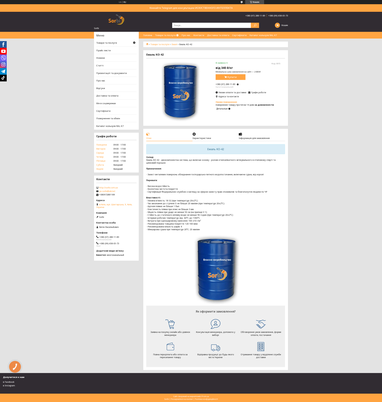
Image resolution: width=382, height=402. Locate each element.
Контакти (198, 35)
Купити (232, 77)
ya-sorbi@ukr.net (107, 191)
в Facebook (8, 381)
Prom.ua (205, 396)
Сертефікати (103, 110)
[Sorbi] (116, 19)
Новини (100, 57)
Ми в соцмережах (106, 103)
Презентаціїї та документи (111, 72)
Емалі (174, 44)
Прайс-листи (103, 50)
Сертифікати (239, 35)
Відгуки (100, 88)
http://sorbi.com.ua (108, 187)
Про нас (185, 35)
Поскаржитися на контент (182, 399)
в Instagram (9, 385)
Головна (147, 35)
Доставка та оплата (218, 35)
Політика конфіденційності (206, 399)
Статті (100, 65)
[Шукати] (255, 25)
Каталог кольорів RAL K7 (263, 35)
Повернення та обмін (108, 118)
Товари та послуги (165, 35)
